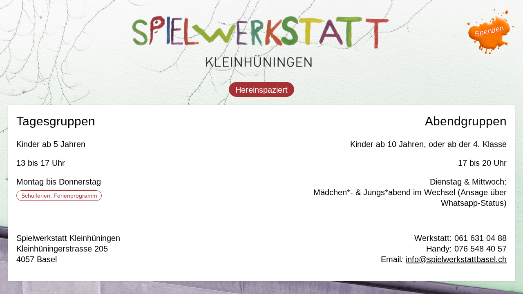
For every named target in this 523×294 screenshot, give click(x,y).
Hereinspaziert (261, 89)
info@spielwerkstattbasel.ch (456, 259)
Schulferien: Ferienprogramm (59, 195)
